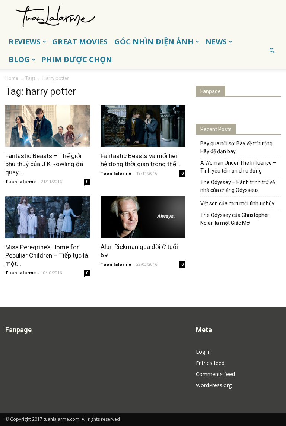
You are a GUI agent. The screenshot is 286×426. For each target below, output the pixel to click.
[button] (272, 51)
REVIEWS (25, 42)
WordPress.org (214, 385)
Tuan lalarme (20, 181)
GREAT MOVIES (80, 42)
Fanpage (210, 91)
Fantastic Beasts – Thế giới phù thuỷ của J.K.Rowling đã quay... (44, 164)
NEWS (216, 42)
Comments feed (215, 374)
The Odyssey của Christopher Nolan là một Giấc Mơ (234, 219)
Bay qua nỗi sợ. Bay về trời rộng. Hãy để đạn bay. (237, 147)
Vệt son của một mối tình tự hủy (237, 203)
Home (11, 78)
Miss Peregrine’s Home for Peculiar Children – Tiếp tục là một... (46, 255)
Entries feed (210, 362)
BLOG (19, 59)
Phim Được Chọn (76, 59)
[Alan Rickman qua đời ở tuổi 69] (143, 217)
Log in (203, 351)
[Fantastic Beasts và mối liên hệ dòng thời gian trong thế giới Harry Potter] (143, 126)
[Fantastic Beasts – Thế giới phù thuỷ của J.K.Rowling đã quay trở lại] (47, 126)
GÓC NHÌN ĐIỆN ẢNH (154, 42)
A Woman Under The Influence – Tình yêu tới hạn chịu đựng (238, 167)
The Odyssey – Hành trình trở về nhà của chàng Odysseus (237, 186)
